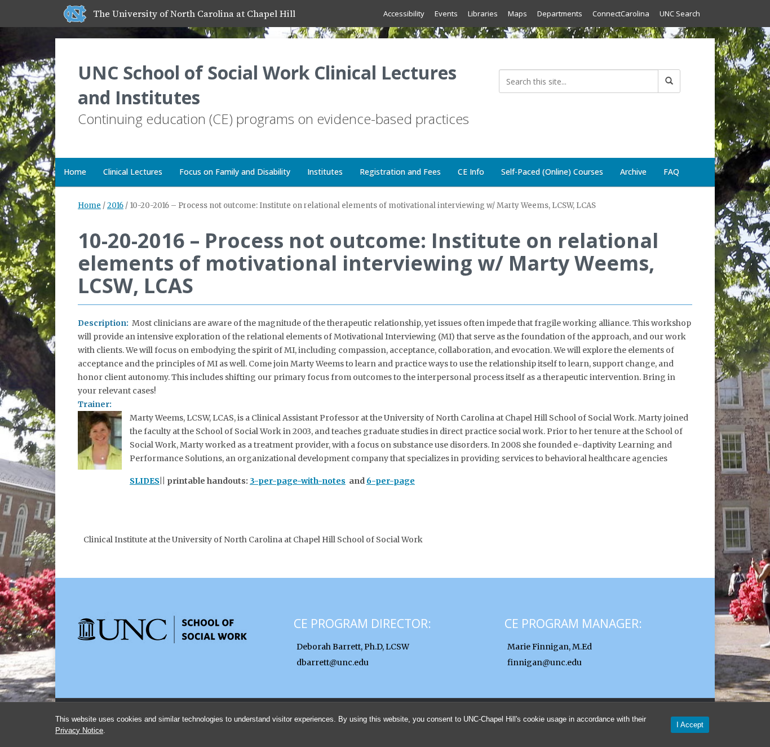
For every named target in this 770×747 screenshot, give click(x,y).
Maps (517, 13)
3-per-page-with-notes (298, 481)
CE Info (471, 171)
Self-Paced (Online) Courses (552, 171)
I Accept (689, 725)
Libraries (483, 13)
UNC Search (680, 13)
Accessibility (403, 13)
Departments (559, 13)
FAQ (671, 171)
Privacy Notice (79, 730)
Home (75, 171)
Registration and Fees (400, 171)
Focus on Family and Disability (234, 171)
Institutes (325, 171)
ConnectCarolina (620, 13)
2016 (115, 205)
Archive (633, 171)
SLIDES (145, 481)
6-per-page (390, 481)
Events (446, 13)
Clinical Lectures (132, 171)
